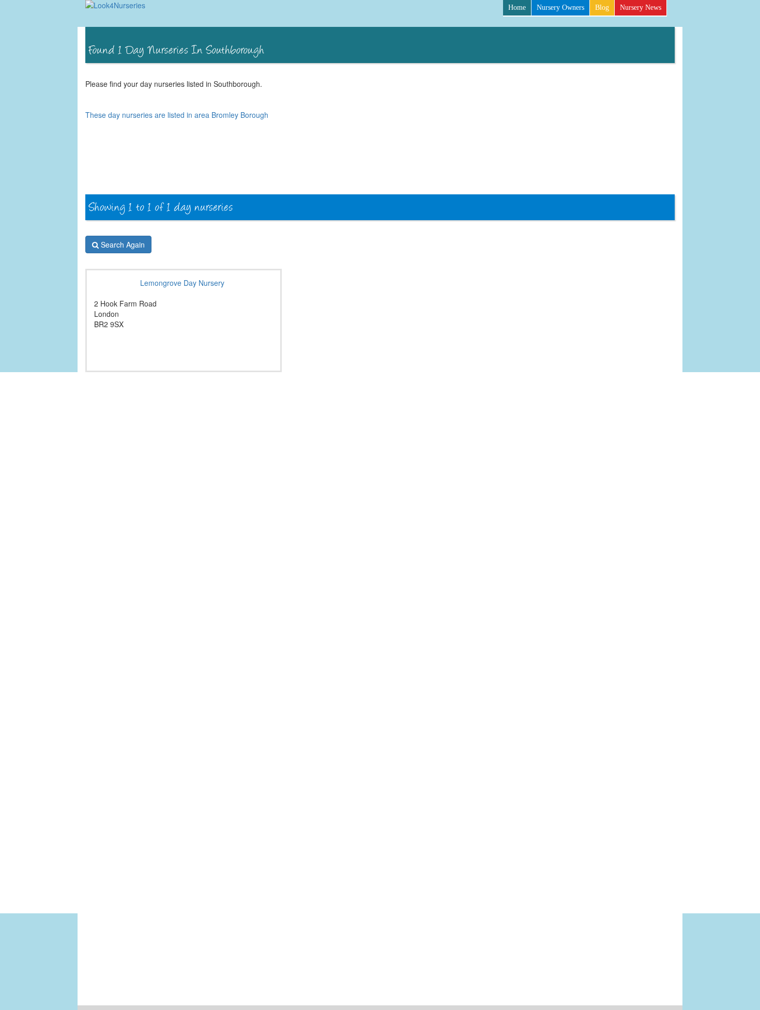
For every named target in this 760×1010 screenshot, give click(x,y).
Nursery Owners (560, 7)
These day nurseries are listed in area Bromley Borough (176, 115)
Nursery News (640, 7)
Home (517, 7)
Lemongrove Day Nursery (182, 283)
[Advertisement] (486, 166)
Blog (602, 7)
